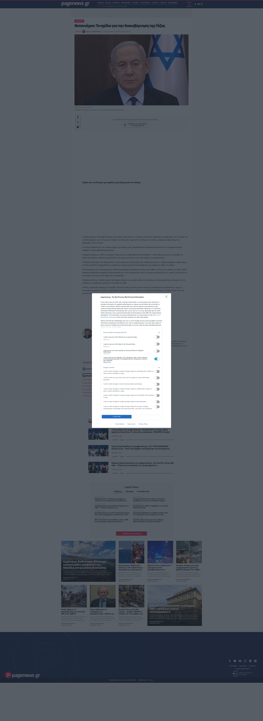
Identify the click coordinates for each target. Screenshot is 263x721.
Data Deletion (119, 424)
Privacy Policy (143, 424)
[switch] (157, 337)
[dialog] (131, 360)
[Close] (167, 297)
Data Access (131, 424)
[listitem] (131, 332)
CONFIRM (117, 416)
